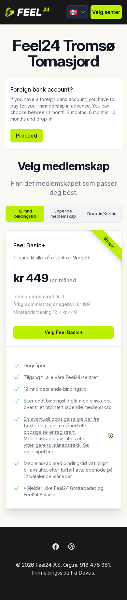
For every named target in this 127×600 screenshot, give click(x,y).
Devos (86, 572)
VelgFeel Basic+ (64, 332)
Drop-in (102, 213)
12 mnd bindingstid (25, 214)
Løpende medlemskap (63, 214)
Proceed (26, 135)
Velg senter (106, 12)
